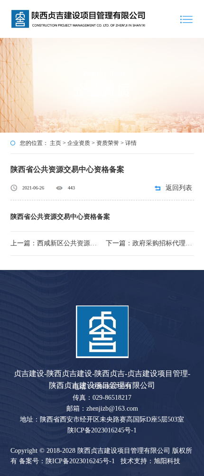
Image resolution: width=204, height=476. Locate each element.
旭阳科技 (167, 461)
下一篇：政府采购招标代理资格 (150, 243)
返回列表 (179, 187)
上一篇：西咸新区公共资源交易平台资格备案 (54, 243)
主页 (55, 143)
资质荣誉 (107, 143)
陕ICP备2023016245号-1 (102, 430)
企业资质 (78, 143)
